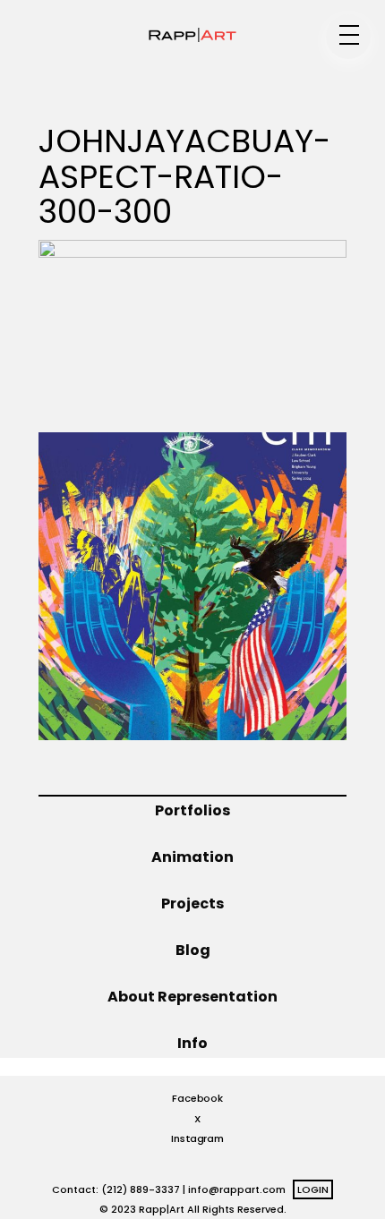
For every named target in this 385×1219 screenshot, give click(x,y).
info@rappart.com (237, 1189)
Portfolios (192, 810)
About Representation (192, 996)
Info (192, 1043)
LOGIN (313, 1189)
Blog (192, 950)
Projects (192, 903)
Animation (192, 857)
